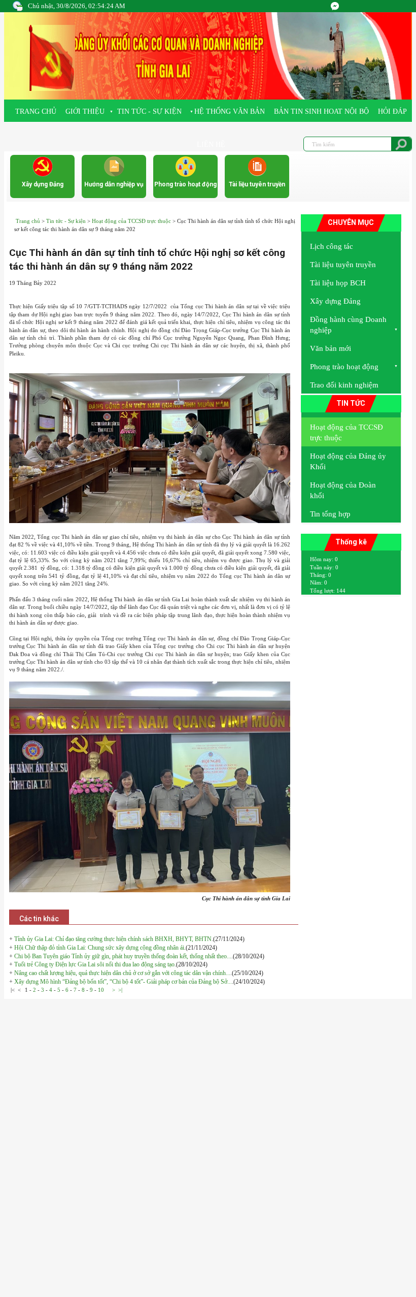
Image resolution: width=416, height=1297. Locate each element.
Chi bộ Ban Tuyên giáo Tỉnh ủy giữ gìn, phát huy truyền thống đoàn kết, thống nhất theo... (122, 956)
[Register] (335, 6)
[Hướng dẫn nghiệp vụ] (114, 174)
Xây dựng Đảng (42, 184)
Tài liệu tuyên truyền (257, 184)
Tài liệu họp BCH (338, 283)
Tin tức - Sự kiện (149, 111)
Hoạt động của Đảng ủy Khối (348, 461)
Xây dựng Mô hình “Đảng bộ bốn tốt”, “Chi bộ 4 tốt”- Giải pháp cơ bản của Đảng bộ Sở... (123, 981)
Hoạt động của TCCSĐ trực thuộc (131, 221)
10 (101, 990)
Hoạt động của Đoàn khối (343, 490)
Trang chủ (35, 111)
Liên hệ (211, 144)
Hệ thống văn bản (229, 111)
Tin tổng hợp (330, 514)
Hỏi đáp (392, 111)
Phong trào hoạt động (185, 184)
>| (120, 990)
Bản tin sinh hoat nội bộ (321, 111)
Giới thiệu (85, 111)
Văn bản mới (330, 348)
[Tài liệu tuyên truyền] (257, 174)
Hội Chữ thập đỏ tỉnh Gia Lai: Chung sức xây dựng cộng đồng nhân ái (99, 947)
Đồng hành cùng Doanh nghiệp (348, 324)
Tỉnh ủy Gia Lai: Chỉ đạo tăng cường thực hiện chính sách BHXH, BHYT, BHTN (113, 939)
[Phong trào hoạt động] (186, 174)
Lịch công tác (331, 246)
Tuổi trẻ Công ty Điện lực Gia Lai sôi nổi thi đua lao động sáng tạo (94, 964)
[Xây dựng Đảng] (42, 174)
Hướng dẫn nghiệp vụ (114, 184)
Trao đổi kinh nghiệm (344, 385)
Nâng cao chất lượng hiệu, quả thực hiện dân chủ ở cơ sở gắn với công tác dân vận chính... (122, 973)
